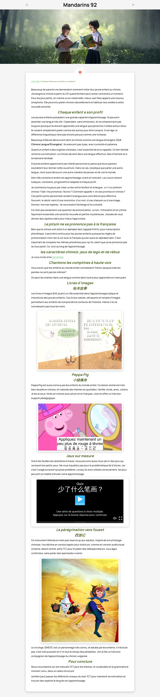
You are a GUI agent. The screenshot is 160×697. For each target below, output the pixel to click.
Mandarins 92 (80, 4)
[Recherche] (27, 4)
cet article (57, 257)
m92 (33, 81)
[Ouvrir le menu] (133, 4)
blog (37, 81)
